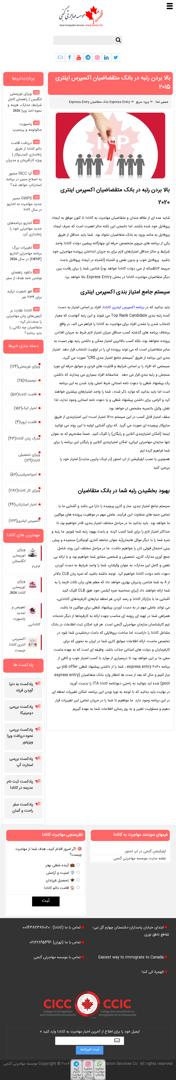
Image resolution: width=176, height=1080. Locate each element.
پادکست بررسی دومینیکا (21, 710)
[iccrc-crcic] (88, 1023)
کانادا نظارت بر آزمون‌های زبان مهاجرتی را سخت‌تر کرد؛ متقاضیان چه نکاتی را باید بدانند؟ (24, 322)
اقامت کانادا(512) (24, 395)
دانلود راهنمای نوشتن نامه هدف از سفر (24, 276)
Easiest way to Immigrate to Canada (131, 958)
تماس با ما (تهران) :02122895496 (55, 943)
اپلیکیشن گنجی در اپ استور (145, 852)
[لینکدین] (106, 59)
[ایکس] (115, 59)
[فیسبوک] (69, 59)
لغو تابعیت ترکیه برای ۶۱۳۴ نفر (24, 295)
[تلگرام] (88, 59)
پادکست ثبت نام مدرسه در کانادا (20, 785)
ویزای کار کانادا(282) (24, 491)
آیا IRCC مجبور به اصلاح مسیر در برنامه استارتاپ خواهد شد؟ (24, 180)
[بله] (60, 59)
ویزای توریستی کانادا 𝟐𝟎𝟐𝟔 (17, 587)
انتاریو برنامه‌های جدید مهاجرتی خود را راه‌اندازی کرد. (24, 229)
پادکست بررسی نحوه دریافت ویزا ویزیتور (20, 736)
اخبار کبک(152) (25, 409)
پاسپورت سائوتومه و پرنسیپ (27, 127)
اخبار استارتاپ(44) (22, 505)
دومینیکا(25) (27, 381)
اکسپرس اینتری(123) (24, 521)
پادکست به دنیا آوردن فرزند (21, 688)
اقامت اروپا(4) (26, 423)
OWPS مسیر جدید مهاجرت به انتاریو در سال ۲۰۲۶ (24, 204)
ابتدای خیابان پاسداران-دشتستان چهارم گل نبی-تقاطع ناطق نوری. (130, 931)
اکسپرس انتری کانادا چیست (17, 645)
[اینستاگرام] (97, 59)
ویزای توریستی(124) (25, 367)
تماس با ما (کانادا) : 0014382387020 (51, 928)
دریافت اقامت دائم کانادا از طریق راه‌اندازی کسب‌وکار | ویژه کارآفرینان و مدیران (24, 152)
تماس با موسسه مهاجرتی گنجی (57, 958)
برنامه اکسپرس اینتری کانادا (123, 308)
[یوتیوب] (78, 59)
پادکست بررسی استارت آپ (21, 762)
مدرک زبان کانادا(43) (24, 439)
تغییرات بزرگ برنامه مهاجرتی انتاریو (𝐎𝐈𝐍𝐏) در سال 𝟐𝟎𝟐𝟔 (26, 254)
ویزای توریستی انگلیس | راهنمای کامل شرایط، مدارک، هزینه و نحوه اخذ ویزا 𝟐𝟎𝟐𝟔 (25, 102)
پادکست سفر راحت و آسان (22, 808)
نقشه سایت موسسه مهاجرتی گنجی (139, 859)
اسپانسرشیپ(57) (23, 475)
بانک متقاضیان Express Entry (88, 102)
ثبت (46, 901)
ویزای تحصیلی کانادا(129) (29, 458)
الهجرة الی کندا (153, 972)
